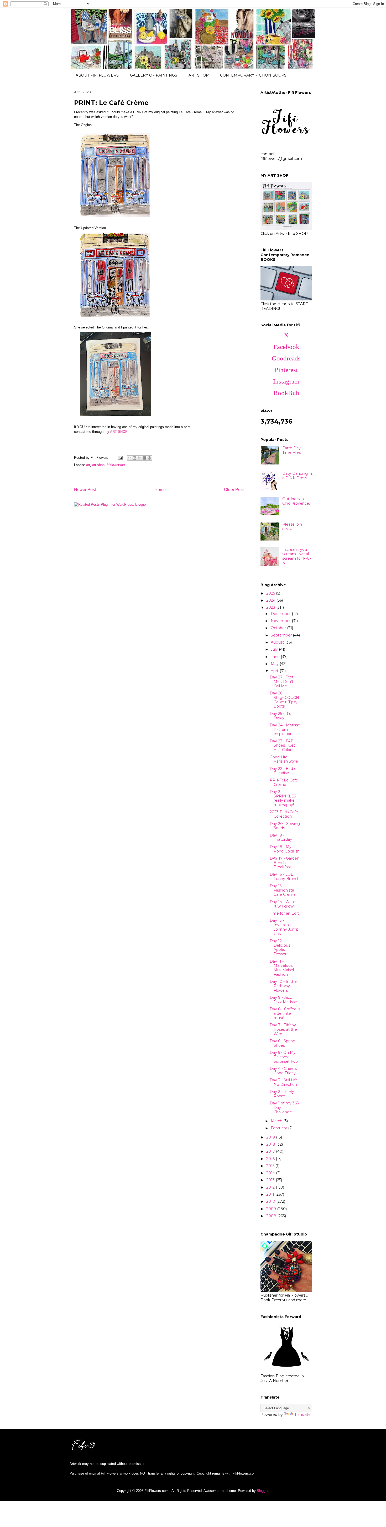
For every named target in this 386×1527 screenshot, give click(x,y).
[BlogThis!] (134, 458)
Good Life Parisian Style (284, 759)
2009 (271, 1208)
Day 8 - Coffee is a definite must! (285, 1013)
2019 (271, 1137)
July (275, 649)
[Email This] (129, 458)
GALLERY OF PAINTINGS (153, 75)
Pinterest (286, 369)
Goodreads (286, 358)
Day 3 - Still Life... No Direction (285, 1082)
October (279, 627)
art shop (98, 465)
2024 (271, 600)
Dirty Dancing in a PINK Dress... (297, 475)
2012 (271, 1187)
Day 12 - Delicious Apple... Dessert (280, 947)
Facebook (286, 346)
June (276, 656)
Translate (302, 1414)
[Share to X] (139, 458)
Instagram (286, 381)
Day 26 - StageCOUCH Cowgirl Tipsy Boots (284, 700)
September (282, 635)
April (275, 670)
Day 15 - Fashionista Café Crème (283, 890)
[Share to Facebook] (144, 458)
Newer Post (85, 489)
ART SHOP (199, 75)
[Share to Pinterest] (149, 458)
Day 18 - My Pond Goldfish (285, 849)
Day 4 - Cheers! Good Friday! (284, 1070)
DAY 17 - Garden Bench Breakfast (284, 863)
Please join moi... (292, 526)
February (279, 1128)
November (281, 620)
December (281, 613)
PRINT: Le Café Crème (284, 782)
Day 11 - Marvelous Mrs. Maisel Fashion (282, 968)
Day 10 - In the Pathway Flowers (283, 986)
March (277, 1121)
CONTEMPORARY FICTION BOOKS (253, 75)
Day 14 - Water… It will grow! (284, 904)
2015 (270, 1165)
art (88, 465)
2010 (271, 1201)
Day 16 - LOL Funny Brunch (285, 876)
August (278, 642)
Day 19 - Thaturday (281, 837)
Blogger (262, 1491)
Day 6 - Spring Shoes (282, 1043)
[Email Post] (120, 458)
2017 (271, 1151)
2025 (271, 593)
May (275, 663)
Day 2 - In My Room (282, 1093)
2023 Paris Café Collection (284, 814)
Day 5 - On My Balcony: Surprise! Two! (284, 1057)
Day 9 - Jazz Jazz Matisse (283, 999)
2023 (271, 607)
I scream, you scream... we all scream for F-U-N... (296, 556)
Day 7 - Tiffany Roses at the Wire (283, 1029)
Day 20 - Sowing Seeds (285, 825)
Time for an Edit (284, 913)
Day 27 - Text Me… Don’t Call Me (282, 681)
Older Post (234, 489)
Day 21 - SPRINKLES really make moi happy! (283, 798)
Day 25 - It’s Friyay (280, 715)
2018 (271, 1144)
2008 (271, 1215)
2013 (271, 1180)
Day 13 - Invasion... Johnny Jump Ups (284, 927)
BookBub (286, 392)
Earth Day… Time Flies (292, 450)
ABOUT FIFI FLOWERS (97, 75)
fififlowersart (116, 465)
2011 (270, 1194)
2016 (271, 1158)
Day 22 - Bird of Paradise (284, 770)
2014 (271, 1172)
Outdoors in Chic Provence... (296, 501)
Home (160, 489)
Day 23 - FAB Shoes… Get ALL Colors (282, 745)
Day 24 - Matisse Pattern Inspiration (285, 729)
